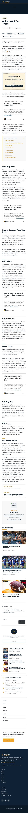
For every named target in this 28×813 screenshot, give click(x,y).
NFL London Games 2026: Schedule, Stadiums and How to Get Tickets (17, 668)
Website (19, 519)
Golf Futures (9, 154)
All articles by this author (12, 519)
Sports (4, 18)
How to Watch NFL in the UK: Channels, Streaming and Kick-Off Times (13, 595)
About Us (3, 787)
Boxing (4, 717)
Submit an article (8, 740)
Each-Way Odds (10, 140)
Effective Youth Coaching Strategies (14, 691)
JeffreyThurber (14, 512)
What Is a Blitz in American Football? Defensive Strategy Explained (12, 571)
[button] (4, 12)
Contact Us (3, 791)
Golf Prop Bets (10, 152)
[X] (5, 800)
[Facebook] (2, 800)
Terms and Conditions (6, 795)
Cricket (4, 703)
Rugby (4, 707)
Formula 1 (5, 710)
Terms (21, 808)
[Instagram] (8, 800)
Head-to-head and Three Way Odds (15, 143)
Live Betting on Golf (11, 157)
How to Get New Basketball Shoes (11, 609)
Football (5, 700)
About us (14, 641)
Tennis (4, 713)
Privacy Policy (4, 793)
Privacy (17, 808)
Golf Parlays (9, 145)
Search (4, 619)
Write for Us (3, 789)
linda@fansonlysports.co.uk (7, 762)
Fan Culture (5, 720)
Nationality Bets (10, 147)
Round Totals (10, 150)
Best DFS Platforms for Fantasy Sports (14, 688)
